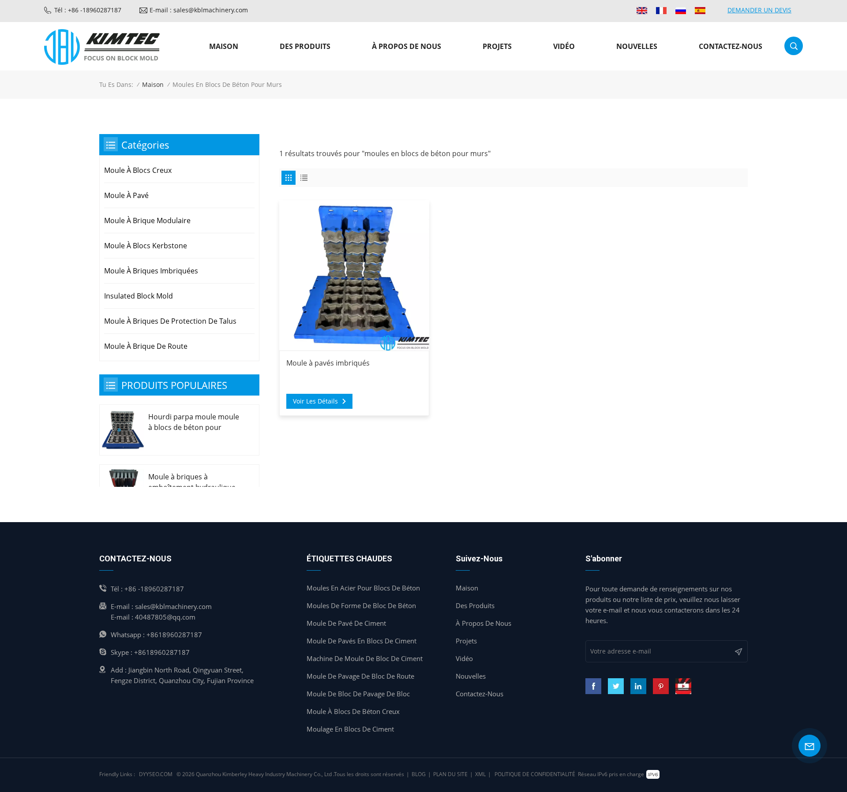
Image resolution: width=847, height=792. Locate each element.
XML (480, 774)
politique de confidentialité (535, 774)
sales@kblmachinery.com (173, 606)
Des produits (305, 46)
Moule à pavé (126, 195)
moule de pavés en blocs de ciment (361, 640)
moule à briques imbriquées (151, 271)
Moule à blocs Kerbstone (145, 245)
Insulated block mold (138, 296)
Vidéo (564, 46)
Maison (223, 46)
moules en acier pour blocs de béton (363, 587)
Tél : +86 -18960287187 (87, 10)
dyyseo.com (155, 774)
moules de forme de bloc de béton (361, 605)
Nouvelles (636, 46)
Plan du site (450, 774)
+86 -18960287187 (154, 588)
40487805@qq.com (165, 617)
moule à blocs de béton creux (353, 711)
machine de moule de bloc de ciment (365, 658)
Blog (419, 774)
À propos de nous (406, 46)
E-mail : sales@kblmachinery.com (199, 10)
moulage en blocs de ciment (350, 729)
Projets (497, 46)
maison (467, 587)
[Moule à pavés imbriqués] (354, 275)
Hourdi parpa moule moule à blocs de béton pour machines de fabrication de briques (193, 422)
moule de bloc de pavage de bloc (358, 693)
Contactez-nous (730, 46)
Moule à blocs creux (138, 170)
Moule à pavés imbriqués (328, 363)
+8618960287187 (174, 634)
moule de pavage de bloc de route (360, 676)
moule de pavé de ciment (346, 623)
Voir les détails (315, 401)
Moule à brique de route (145, 346)
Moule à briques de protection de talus (170, 321)
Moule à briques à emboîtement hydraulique (192, 482)
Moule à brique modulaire (147, 220)
